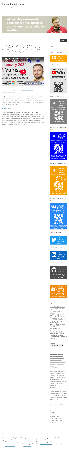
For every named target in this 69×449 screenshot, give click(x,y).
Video (38, 12)
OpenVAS (62, 318)
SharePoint (8, 122)
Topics (24, 12)
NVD (18, 120)
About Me (46, 12)
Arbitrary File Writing (11, 116)
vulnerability (57, 333)
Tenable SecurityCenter (55, 330)
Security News (30, 112)
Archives (52, 343)
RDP (54, 325)
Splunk (59, 327)
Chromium (36, 116)
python (52, 324)
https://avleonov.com (46, 444)
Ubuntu (60, 331)
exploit (17, 118)
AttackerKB (30, 116)
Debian (6, 118)
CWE (3, 118)
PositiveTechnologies (57, 321)
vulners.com (58, 335)
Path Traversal (26, 120)
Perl (31, 120)
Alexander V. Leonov (13, 4)
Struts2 (24, 122)
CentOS (56, 307)
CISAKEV (55, 308)
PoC (34, 120)
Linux (6, 120)
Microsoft (10, 120)
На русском (55, 12)
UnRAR (39, 122)
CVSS (51, 310)
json (3, 120)
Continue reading (7, 108)
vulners (52, 335)
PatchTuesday (58, 320)
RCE (51, 325)
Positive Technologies (56, 322)
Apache (52, 307)
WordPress (13, 124)
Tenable (53, 328)
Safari (3, 122)
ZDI (56, 338)
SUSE (27, 122)
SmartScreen (14, 122)
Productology (14, 12)
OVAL (20, 120)
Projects (4, 12)
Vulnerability (5, 114)
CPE (40, 116)
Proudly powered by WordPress (9, 434)
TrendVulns (53, 331)
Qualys (58, 324)
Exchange (53, 311)
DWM (10, 118)
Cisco (59, 308)
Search (51, 38)
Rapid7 (64, 324)
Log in (51, 46)
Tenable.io (59, 328)
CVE (43, 116)
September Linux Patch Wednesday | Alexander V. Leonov (56, 418)
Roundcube (38, 120)
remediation (57, 325)
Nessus (53, 318)
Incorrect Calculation (38, 118)
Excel (13, 118)
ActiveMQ (35, 114)
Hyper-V (30, 118)
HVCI (26, 118)
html (24, 118)
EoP (61, 310)
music (14, 120)
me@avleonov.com (10, 446)
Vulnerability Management (15, 114)
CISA (51, 308)
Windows (62, 336)
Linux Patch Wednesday (20, 112)
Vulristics (25, 114)
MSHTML (62, 316)
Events (31, 12)
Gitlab (20, 118)
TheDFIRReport (33, 122)
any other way (27, 446)
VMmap (8, 124)
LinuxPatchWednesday (57, 314)
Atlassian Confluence (21, 116)
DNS (58, 309)
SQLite (20, 122)
